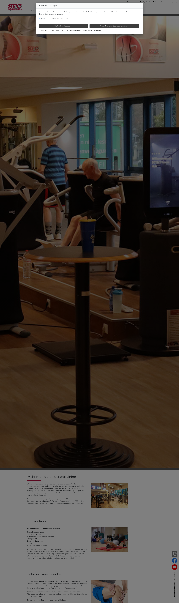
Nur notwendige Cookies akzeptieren (114, 26)
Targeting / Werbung (60, 18)
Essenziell (44, 18)
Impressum (97, 30)
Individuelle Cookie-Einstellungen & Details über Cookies (60, 30)
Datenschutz (87, 30)
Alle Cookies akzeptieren (63, 26)
